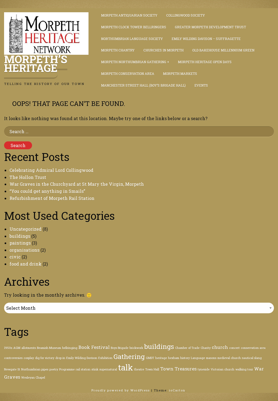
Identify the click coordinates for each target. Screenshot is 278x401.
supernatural (108, 369)
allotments (28, 348)
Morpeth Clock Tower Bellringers (133, 27)
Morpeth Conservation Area (127, 73)
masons (211, 358)
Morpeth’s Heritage (35, 63)
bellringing (69, 348)
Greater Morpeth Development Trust (210, 27)
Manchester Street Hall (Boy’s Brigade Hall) (143, 85)
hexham (173, 358)
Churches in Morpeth (163, 50)
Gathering (129, 356)
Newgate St (12, 369)
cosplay (29, 358)
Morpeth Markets (180, 73)
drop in (60, 358)
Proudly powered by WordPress (121, 390)
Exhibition (105, 358)
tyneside (204, 369)
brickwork (136, 348)
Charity (206, 348)
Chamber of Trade (187, 348)
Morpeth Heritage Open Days (205, 62)
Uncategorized (26, 229)
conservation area (253, 348)
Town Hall (152, 369)
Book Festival (94, 347)
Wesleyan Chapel (33, 377)
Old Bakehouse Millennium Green (223, 50)
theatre (139, 369)
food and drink (26, 264)
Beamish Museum (49, 348)
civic (15, 257)
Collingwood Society (185, 15)
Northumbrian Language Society (132, 39)
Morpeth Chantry (118, 50)
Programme (67, 369)
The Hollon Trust (28, 177)
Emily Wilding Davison (81, 358)
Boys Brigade (119, 348)
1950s (8, 348)
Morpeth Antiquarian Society (129, 15)
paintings (20, 243)
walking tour (244, 369)
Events (201, 85)
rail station (83, 369)
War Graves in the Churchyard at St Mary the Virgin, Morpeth (77, 184)
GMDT (150, 358)
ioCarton (177, 390)
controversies (13, 358)
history (185, 358)
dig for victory (44, 358)
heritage (161, 358)
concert (234, 348)
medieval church (229, 358)
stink (94, 369)
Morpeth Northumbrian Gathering (133, 62)
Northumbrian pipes (34, 369)
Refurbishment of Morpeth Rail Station (52, 198)
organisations (24, 250)
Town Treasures (178, 369)
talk (125, 367)
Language (198, 358)
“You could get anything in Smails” (47, 191)
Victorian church (222, 369)
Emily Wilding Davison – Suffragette (206, 39)
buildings (20, 236)
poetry (53, 369)
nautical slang (252, 358)
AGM (16, 348)
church (220, 347)
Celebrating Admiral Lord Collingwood (51, 170)
